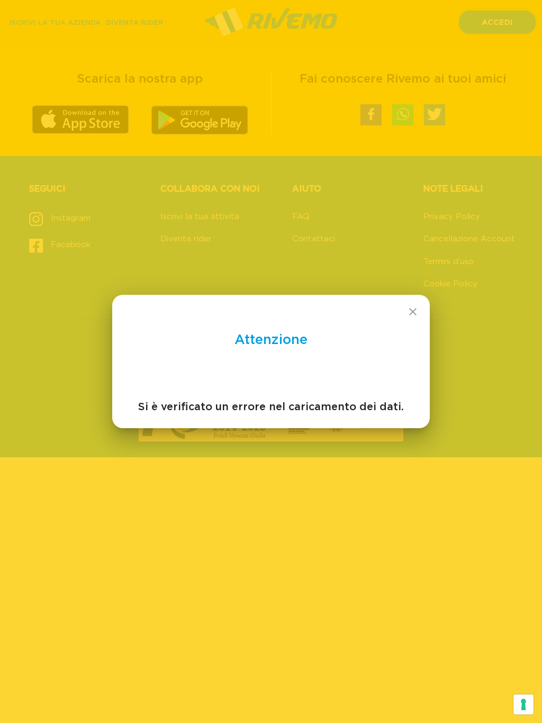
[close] (413, 311)
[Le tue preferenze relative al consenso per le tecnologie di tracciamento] (523, 704)
